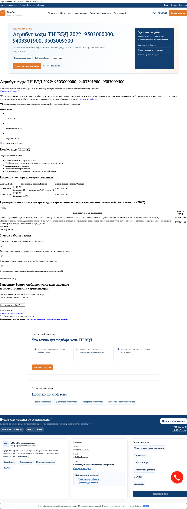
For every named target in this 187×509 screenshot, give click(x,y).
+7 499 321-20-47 (159, 13)
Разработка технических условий (121, 402)
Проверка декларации (88, 482)
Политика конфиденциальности (149, 448)
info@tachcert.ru (179, 430)
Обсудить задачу (42, 367)
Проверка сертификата (88, 479)
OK (146, 506)
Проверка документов (100, 13)
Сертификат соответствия (92, 402)
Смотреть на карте (82, 468)
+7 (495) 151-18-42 (51, 66)
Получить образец (10, 91)
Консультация (178, 13)
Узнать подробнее (88, 99)
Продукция (65, 13)
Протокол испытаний (42, 402)
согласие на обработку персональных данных (46, 319)
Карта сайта (140, 455)
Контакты (183, 5)
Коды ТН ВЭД (141, 462)
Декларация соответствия (66, 402)
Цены (165, 5)
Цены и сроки (80, 13)
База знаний (120, 13)
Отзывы (173, 5)
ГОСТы (138, 476)
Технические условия (144, 469)
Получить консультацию (27, 66)
